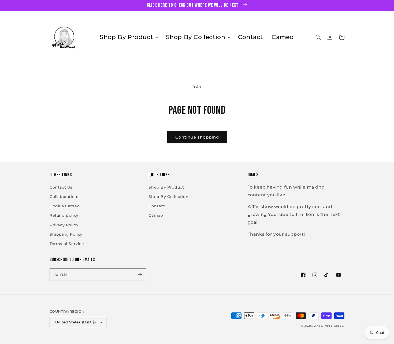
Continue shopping (197, 137)
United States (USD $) (75, 322)
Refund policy (64, 215)
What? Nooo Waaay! (329, 325)
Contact (156, 206)
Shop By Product (166, 187)
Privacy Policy (64, 225)
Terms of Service (67, 243)
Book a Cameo (65, 206)
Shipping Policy (66, 234)
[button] (128, 37)
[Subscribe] (140, 274)
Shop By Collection (168, 196)
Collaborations (64, 196)
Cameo (155, 215)
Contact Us (61, 187)
